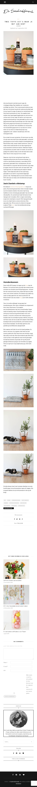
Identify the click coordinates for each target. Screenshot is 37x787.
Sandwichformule (14, 781)
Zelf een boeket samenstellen (12, 580)
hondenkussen (16, 500)
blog (26, 285)
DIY (18, 19)
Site (4, 670)
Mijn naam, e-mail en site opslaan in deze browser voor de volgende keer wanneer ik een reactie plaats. (29, 684)
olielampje (7, 505)
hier (13, 205)
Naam (5, 662)
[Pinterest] (20, 753)
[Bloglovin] (23, 753)
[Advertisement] (18, 89)
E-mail (5, 666)
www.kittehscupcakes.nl (17, 187)
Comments (18, 515)
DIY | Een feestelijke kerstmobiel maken (15, 606)
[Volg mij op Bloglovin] (8, 508)
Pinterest (14, 505)
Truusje (20, 523)
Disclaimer (18, 783)
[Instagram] (17, 753)
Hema (8, 500)
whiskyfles (21, 505)
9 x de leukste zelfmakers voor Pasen (14, 631)
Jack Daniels (25, 500)
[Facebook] (13, 753)
